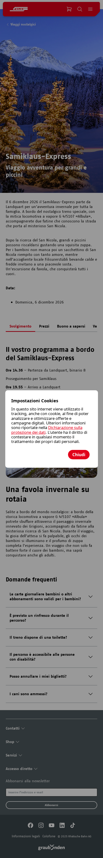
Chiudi (78, 454)
